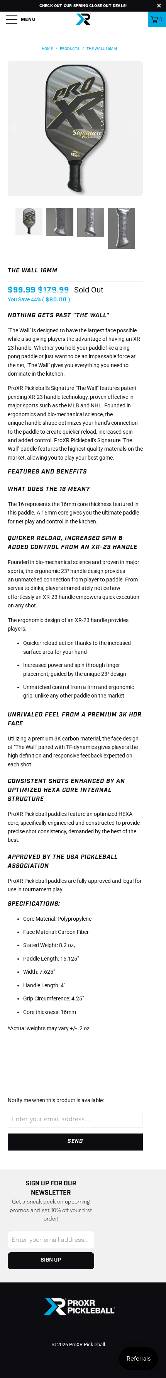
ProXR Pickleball (87, 1344)
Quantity (20, 1042)
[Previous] (15, 128)
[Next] (135, 128)
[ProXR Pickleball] (83, 19)
